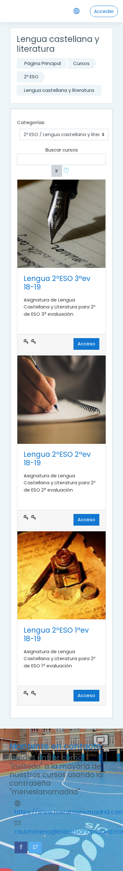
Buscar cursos (61, 149)
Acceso (86, 343)
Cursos (81, 63)
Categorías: (31, 122)
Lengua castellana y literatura (59, 90)
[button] (67, 171)
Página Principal (42, 63)
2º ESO (31, 76)
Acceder (104, 11)
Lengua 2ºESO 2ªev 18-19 (57, 458)
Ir (57, 170)
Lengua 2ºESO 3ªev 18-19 (57, 282)
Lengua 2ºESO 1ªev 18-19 (56, 634)
